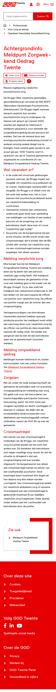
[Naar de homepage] (6, 25)
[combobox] (28, 16)
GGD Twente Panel (23, 670)
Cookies (15, 584)
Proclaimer (17, 598)
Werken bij (17, 663)
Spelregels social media (19, 633)
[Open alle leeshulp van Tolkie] (29, 81)
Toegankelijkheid (21, 591)
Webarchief (17, 605)
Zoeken (41, 16)
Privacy (15, 656)
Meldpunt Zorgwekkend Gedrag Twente (25, 539)
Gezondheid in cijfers (24, 677)
